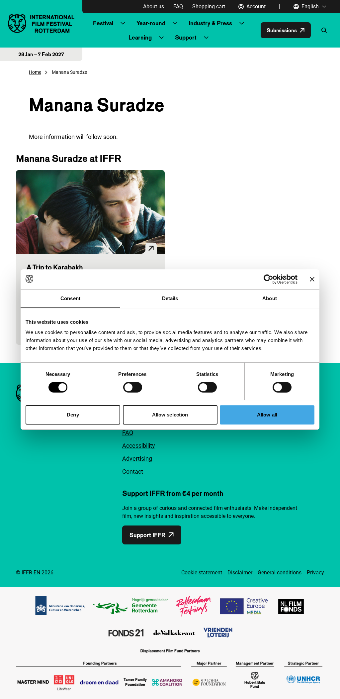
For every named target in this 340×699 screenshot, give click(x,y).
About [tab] (269, 298)
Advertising (137, 458)
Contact (132, 471)
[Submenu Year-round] (175, 23)
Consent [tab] (70, 298)
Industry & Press (210, 23)
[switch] (132, 387)
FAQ (178, 6)
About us (153, 6)
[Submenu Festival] (123, 23)
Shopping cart (208, 6)
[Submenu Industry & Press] (241, 23)
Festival (103, 23)
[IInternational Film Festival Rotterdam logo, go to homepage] (41, 23)
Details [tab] (170, 298)
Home (35, 72)
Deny (73, 414)
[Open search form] (324, 30)
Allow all (267, 414)
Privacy (315, 572)
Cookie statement (201, 572)
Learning (140, 37)
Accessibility (138, 445)
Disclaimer (239, 572)
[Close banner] (312, 279)
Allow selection (170, 414)
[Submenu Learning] (161, 38)
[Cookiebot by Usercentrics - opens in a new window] (268, 279)
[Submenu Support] (206, 38)
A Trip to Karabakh (55, 267)
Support (186, 37)
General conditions (279, 572)
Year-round (150, 23)
